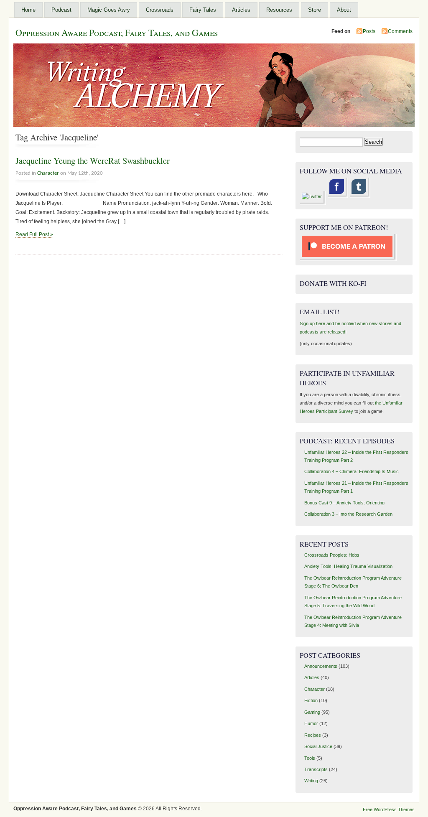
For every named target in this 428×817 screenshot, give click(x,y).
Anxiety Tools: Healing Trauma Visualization (348, 566)
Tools (309, 758)
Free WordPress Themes (389, 809)
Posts (369, 31)
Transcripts (316, 769)
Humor (311, 723)
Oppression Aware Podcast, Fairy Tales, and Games (116, 32)
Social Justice (318, 746)
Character (48, 173)
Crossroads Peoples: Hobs (331, 554)
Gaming (312, 712)
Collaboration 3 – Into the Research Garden (348, 514)
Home (28, 10)
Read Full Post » (34, 234)
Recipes (312, 735)
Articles (241, 10)
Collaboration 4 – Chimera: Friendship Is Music (351, 471)
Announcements (320, 666)
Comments (400, 31)
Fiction (311, 700)
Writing (311, 780)
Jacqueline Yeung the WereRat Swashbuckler (92, 160)
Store (314, 10)
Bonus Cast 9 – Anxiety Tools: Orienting (344, 502)
